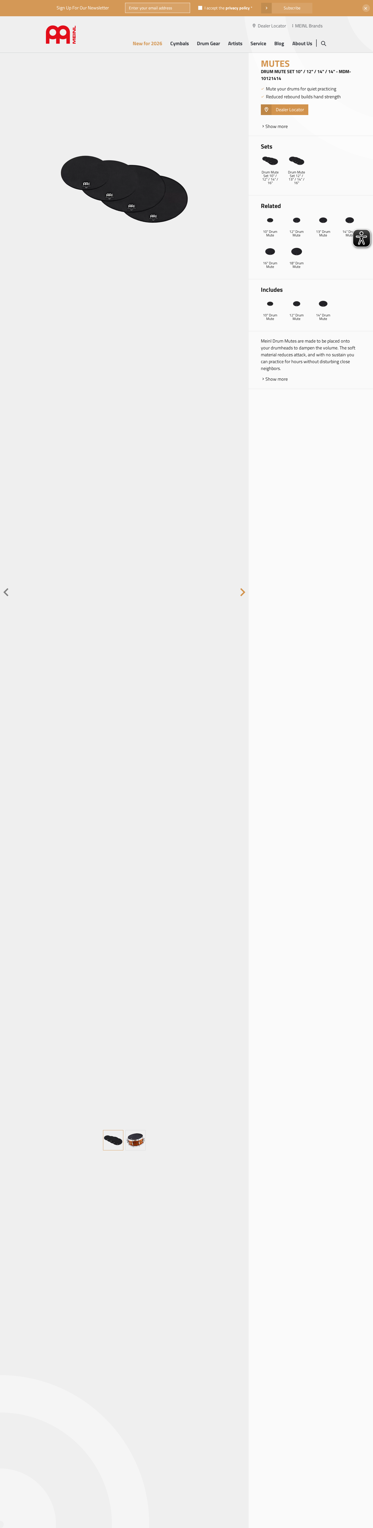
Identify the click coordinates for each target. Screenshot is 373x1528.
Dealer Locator (272, 25)
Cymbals (179, 43)
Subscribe (292, 8)
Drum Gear (208, 43)
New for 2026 (147, 43)
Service (258, 43)
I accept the (227, 8)
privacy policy (238, 8)
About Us (302, 43)
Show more (276, 126)
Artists (235, 43)
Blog (279, 43)
